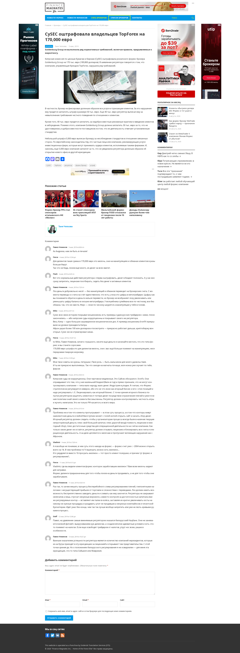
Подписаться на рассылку (176, 94)
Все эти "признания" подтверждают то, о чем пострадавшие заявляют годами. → (175, 174)
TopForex (58, 165)
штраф (92, 165)
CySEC (48, 165)
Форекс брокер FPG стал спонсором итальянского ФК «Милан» (57, 214)
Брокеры (57, 25)
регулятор (68, 165)
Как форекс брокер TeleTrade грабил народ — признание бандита (182, 123)
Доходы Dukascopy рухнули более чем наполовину (139, 213)
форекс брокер (81, 165)
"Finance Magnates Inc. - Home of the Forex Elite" (72, 648)
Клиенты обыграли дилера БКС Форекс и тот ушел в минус (181, 110)
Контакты (137, 18)
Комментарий (52, 570)
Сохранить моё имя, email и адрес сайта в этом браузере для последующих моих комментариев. (90, 611)
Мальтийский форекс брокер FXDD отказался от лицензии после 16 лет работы (113, 214)
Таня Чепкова (60, 46)
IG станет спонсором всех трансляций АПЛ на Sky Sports (84, 213)
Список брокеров (119, 18)
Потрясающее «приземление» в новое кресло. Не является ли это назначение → (176, 163)
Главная (48, 25)
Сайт (122, 600)
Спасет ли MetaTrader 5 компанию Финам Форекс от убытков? (181, 136)
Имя (47, 600)
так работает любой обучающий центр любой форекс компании (176, 182)
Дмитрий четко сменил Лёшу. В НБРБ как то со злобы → (175, 154)
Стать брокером (99, 18)
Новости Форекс (55, 18)
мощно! (164, 188)
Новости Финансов (77, 18)
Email (85, 600)
